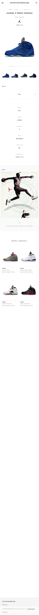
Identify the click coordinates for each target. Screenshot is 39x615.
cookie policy (31, 609)
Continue (4, 612)
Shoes (10, 9)
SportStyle (19, 138)
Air (19, 147)
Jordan (16, 9)
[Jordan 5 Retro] (5, 75)
